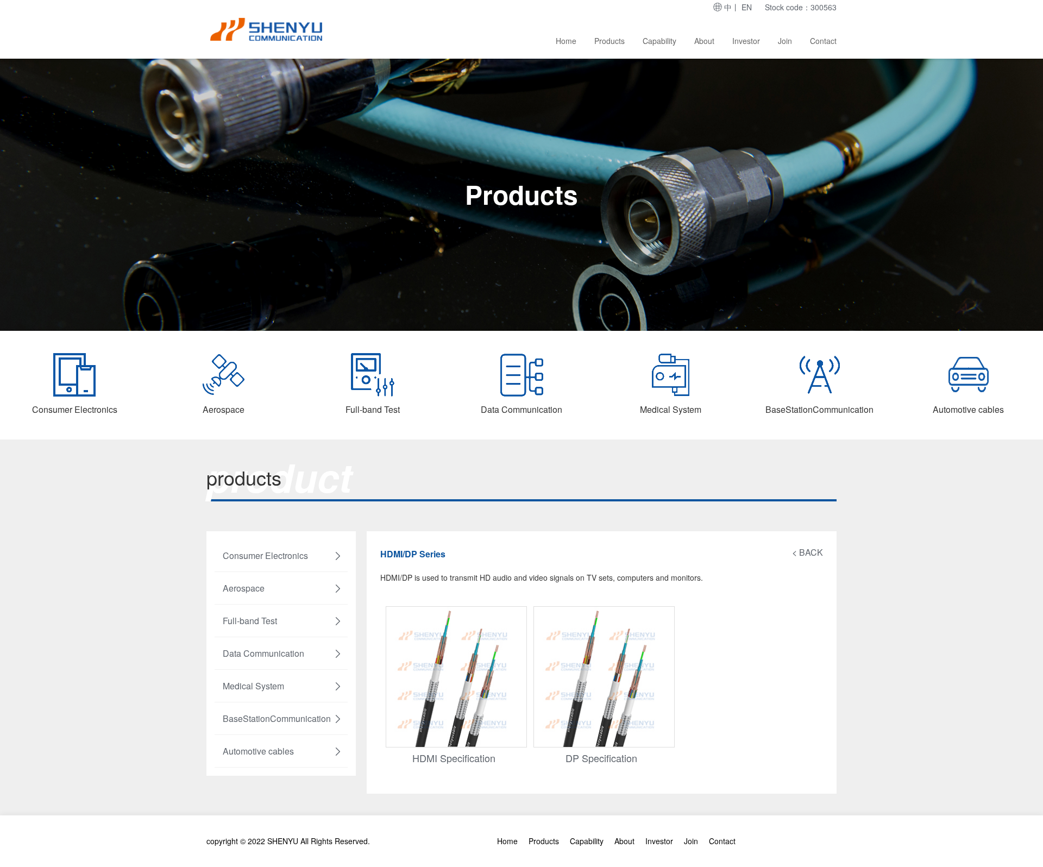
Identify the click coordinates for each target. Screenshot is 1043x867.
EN (747, 7)
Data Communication (263, 653)
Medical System (253, 686)
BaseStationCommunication (277, 718)
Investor (746, 40)
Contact (823, 40)
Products (609, 40)
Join (785, 40)
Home (566, 40)
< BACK (807, 552)
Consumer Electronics (265, 555)
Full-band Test (250, 620)
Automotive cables (258, 751)
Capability (659, 40)
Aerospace (244, 588)
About (704, 40)
